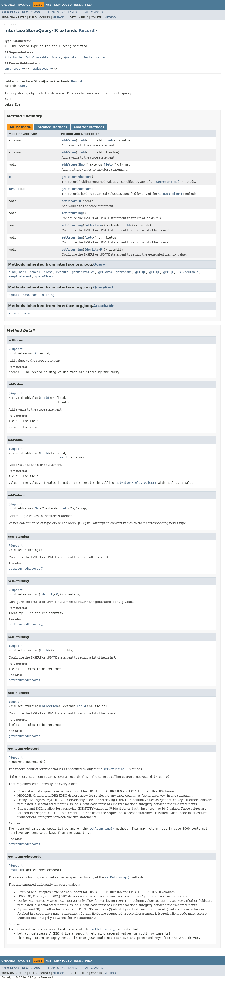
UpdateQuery (42, 68)
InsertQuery (14, 68)
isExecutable (187, 272)
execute (62, 272)
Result (14, 189)
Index (78, 4)
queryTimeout (45, 276)
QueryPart (72, 57)
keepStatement (20, 276)
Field (81, 140)
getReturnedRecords (77, 189)
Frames (53, 12)
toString (47, 295)
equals (14, 295)
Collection (93, 225)
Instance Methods (51, 127)
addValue (69, 140)
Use (49, 4)
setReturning (72, 213)
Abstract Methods (88, 127)
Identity (91, 249)
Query (56, 57)
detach (28, 313)
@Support (16, 349)
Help (88, 4)
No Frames (69, 12)
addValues (69, 164)
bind (12, 272)
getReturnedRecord (76, 177)
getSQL (140, 272)
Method (58, 17)
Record (86, 30)
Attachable (13, 57)
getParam (105, 272)
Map (81, 164)
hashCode (30, 295)
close (48, 272)
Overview (8, 4)
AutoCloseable (36, 57)
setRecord (69, 201)
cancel (35, 272)
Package (24, 4)
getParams (124, 272)
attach (14, 313)
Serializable (94, 57)
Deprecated (63, 4)
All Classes (94, 12)
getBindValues (83, 272)
